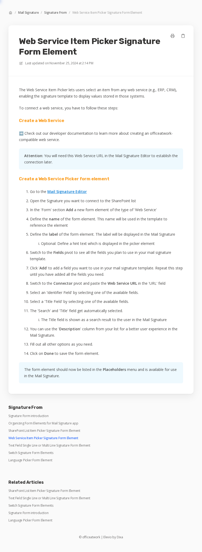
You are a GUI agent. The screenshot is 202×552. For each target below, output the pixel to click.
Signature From (55, 13)
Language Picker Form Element (30, 460)
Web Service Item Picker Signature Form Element (107, 13)
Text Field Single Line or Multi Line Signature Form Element (49, 445)
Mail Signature (28, 13)
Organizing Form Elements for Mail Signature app (43, 423)
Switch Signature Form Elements (30, 453)
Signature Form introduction (28, 416)
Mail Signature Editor (67, 191)
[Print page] (172, 36)
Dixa (120, 537)
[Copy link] (183, 36)
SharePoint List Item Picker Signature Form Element (44, 431)
